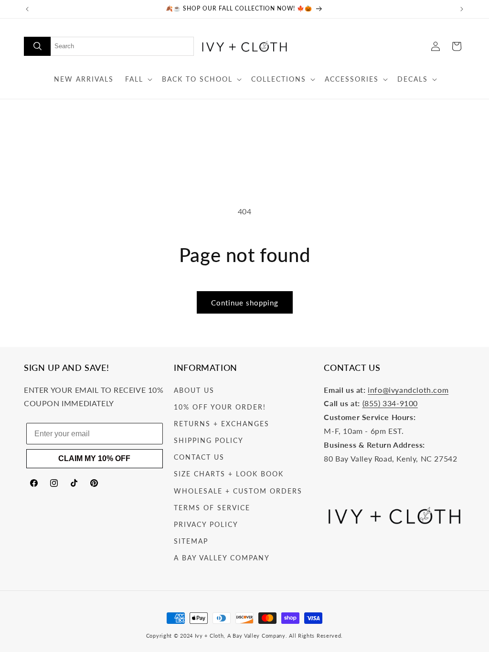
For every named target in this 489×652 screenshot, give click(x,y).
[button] (137, 79)
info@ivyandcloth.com (408, 389)
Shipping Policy (209, 440)
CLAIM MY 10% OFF (94, 458)
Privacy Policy (206, 524)
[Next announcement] (461, 9)
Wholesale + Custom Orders (238, 491)
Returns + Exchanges (221, 424)
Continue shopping (244, 302)
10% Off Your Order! (220, 407)
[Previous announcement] (27, 9)
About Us (194, 390)
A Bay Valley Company (222, 558)
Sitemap (191, 541)
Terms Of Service (212, 508)
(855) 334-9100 (390, 403)
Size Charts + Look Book (229, 474)
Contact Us (199, 457)
